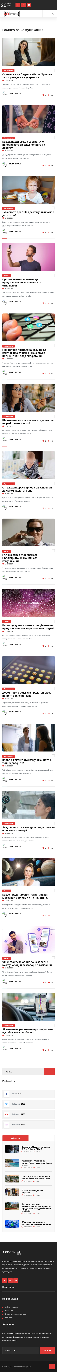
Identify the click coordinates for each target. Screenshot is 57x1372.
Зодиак (6, 621)
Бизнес (7, 276)
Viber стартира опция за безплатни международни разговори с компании (27, 964)
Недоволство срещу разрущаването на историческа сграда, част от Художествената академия (36, 1207)
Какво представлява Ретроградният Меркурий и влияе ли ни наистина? (26, 896)
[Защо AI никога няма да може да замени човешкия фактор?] (28, 805)
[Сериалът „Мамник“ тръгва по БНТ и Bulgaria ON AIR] (12, 1149)
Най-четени (15, 1138)
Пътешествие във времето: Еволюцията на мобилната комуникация (20, 558)
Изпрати (47, 1350)
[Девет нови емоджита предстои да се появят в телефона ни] (28, 670)
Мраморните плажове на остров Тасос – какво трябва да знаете (36, 1163)
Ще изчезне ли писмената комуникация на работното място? (28, 422)
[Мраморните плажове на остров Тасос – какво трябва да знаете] (12, 1163)
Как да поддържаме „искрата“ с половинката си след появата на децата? (23, 144)
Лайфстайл (8, 70)
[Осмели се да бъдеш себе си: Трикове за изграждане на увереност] (28, 52)
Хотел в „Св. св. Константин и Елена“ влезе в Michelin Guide (35, 1177)
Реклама (9, 1311)
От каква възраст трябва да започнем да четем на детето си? (27, 489)
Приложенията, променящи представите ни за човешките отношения (21, 282)
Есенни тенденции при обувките (32, 1191)
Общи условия (11, 1307)
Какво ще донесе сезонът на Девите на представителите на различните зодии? (28, 627)
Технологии (8, 346)
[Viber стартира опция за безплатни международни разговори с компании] (28, 939)
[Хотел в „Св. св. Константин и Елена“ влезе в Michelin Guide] (12, 1178)
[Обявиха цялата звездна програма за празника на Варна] (12, 1224)
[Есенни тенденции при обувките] (12, 1192)
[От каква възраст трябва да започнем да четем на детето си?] (28, 465)
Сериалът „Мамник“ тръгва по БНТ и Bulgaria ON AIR (35, 1148)
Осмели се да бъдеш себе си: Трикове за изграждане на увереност (27, 76)
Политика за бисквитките (16, 1314)
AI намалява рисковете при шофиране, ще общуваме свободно (27, 1031)
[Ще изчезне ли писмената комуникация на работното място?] (28, 398)
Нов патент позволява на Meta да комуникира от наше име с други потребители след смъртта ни (24, 352)
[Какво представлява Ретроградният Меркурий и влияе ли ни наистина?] (28, 872)
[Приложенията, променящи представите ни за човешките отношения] (28, 257)
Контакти (9, 1318)
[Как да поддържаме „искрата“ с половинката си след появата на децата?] (28, 119)
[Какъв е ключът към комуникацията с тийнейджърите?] (28, 737)
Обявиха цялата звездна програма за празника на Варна (36, 1223)
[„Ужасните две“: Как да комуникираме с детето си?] (28, 190)
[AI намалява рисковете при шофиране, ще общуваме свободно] (28, 1007)
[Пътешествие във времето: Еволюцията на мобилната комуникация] (28, 532)
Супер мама (8, 138)
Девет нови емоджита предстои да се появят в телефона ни (26, 694)
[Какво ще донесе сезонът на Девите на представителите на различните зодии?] (28, 603)
